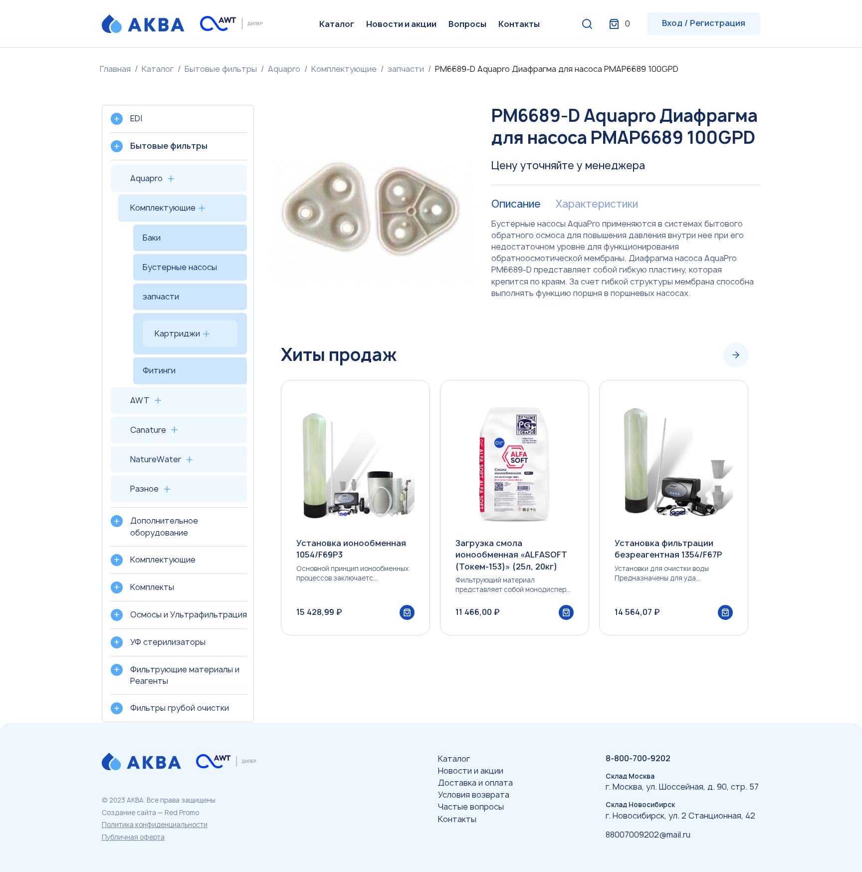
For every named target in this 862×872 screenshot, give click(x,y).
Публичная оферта (133, 837)
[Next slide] (735, 354)
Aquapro (284, 68)
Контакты (519, 23)
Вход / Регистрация (703, 22)
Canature (148, 429)
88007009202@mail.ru (648, 834)
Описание (516, 204)
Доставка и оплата (475, 782)
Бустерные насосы (180, 267)
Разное (144, 488)
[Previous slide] (705, 354)
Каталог (336, 23)
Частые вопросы (471, 806)
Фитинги (159, 370)
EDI (136, 118)
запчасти (406, 68)
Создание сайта (129, 812)
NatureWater (155, 459)
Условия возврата (473, 794)
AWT (140, 400)
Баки (152, 237)
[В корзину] (407, 612)
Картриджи (177, 333)
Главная (115, 68)
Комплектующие (344, 68)
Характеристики (597, 204)
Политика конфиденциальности (155, 824)
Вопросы (467, 23)
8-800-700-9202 (638, 758)
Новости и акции (401, 23)
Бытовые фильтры (221, 68)
